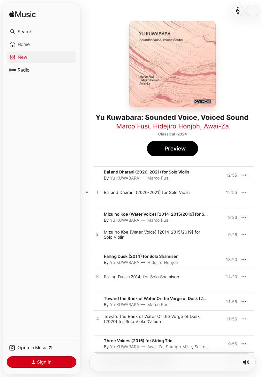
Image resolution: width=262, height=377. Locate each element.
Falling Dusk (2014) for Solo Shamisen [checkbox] (141, 276)
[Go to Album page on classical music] (237, 10)
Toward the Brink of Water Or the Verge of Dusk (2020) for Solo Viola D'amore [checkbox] (152, 319)
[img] (22, 14)
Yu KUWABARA (124, 178)
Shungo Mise (179, 346)
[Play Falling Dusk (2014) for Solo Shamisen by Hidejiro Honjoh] (97, 277)
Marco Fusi (132, 126)
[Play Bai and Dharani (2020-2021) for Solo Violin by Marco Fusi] (97, 192)
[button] (41, 31)
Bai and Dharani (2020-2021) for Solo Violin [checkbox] (147, 192)
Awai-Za (216, 126)
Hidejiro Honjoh (176, 126)
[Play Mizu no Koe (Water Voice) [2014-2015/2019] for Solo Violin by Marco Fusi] (97, 234)
